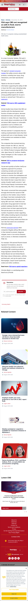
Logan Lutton (7, 403)
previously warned (12, 228)
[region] (14, 583)
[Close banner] (26, 2)
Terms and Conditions (14, 527)
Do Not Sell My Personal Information (14, 531)
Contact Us (14, 525)
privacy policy (8, 296)
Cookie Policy (13, 586)
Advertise (14, 522)
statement (4, 99)
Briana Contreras (8, 341)
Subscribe (20, 291)
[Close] (26, 568)
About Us (14, 520)
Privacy (14, 529)
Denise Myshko (7, 372)
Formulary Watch (6, 304)
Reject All (14, 594)
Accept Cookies (14, 598)
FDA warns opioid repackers (18, 266)
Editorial (14, 523)
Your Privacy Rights (14, 532)
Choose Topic (12, 9)
